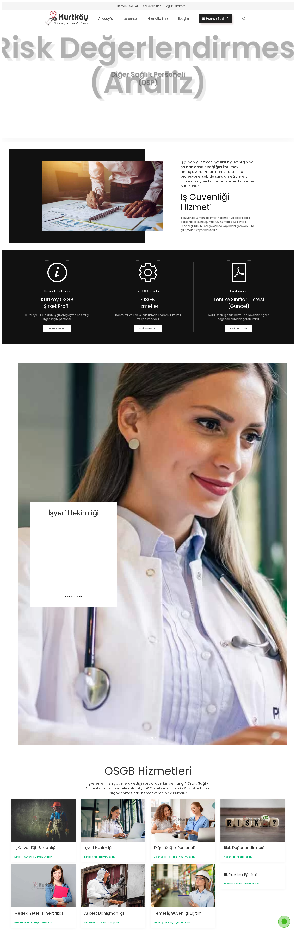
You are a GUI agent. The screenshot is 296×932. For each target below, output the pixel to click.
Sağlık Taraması (175, 6)
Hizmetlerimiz (158, 18)
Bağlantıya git (75, 596)
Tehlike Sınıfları (151, 6)
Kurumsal (130, 18)
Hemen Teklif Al (127, 6)
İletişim (183, 18)
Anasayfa (105, 18)
